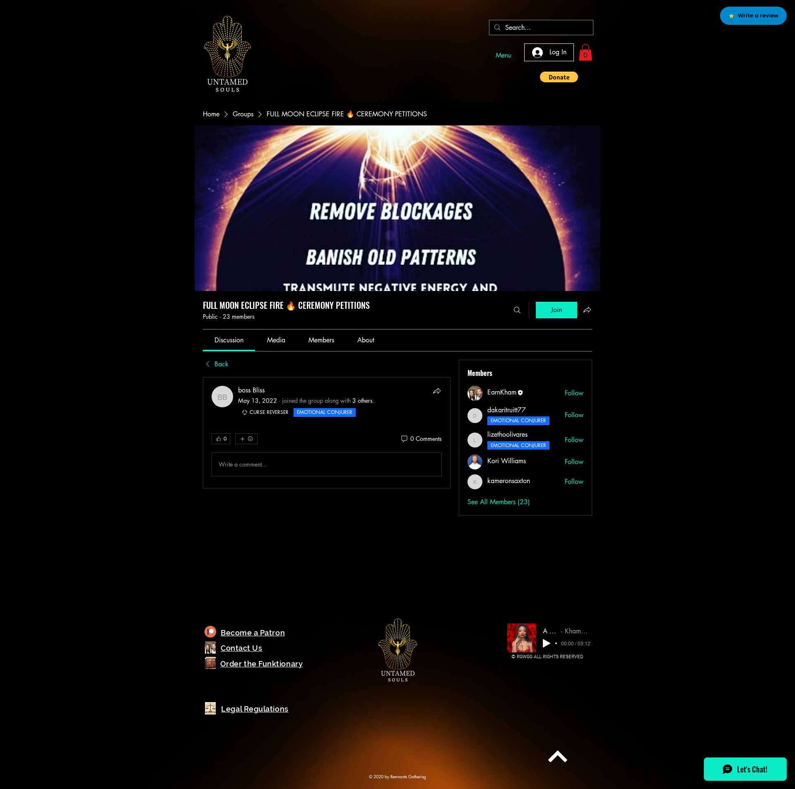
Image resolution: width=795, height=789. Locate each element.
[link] (228, 340)
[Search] (517, 310)
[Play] (546, 643)
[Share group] (587, 310)
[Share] (437, 391)
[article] (326, 432)
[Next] (557, 756)
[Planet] (210, 632)
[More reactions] (246, 438)
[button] (585, 52)
